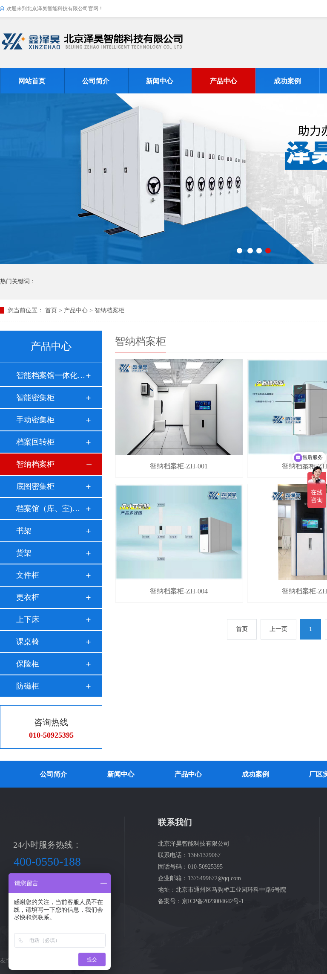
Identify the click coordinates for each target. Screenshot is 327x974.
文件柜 (27, 575)
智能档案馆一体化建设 (50, 375)
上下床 (27, 619)
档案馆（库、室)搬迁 (50, 508)
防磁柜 (27, 686)
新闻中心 (159, 80)
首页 (51, 310)
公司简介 (95, 80)
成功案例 (287, 80)
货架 (24, 553)
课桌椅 (27, 641)
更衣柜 (27, 597)
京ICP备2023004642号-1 (213, 901)
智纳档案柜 (109, 310)
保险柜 (27, 664)
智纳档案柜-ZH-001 (179, 466)
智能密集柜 (35, 397)
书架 (24, 530)
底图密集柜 (35, 486)
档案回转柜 (35, 442)
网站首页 (32, 80)
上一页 (278, 629)
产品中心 (223, 80)
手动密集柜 (35, 420)
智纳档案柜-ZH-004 (179, 591)
